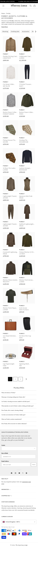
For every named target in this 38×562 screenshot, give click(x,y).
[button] (3, 6)
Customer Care (26, 482)
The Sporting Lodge (22, 545)
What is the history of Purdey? (8, 392)
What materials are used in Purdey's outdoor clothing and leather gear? (17, 406)
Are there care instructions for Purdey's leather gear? (13, 414)
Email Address (5, 461)
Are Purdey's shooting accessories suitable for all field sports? (15, 401)
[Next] (35, 31)
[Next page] (26, 379)
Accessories (25, 31)
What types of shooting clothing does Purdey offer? (13, 397)
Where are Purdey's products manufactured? (11, 419)
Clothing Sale (15, 31)
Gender (3, 445)
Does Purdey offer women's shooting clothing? (12, 410)
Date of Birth (4, 453)
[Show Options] (35, 448)
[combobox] (18, 448)
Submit (33, 464)
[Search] (31, 6)
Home (3, 13)
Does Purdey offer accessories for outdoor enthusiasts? (14, 423)
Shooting (5, 31)
